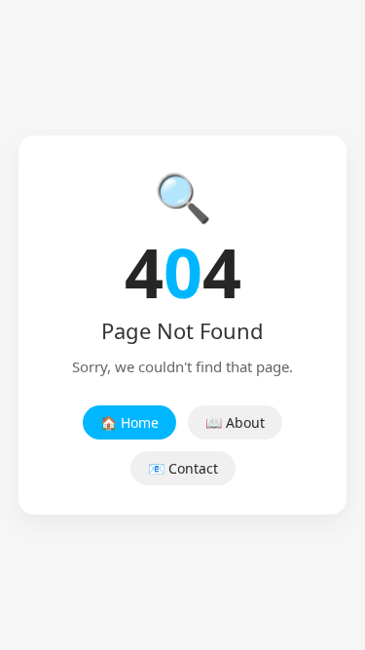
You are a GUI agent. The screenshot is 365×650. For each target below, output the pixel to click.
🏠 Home (129, 422)
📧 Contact (183, 468)
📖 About (235, 422)
